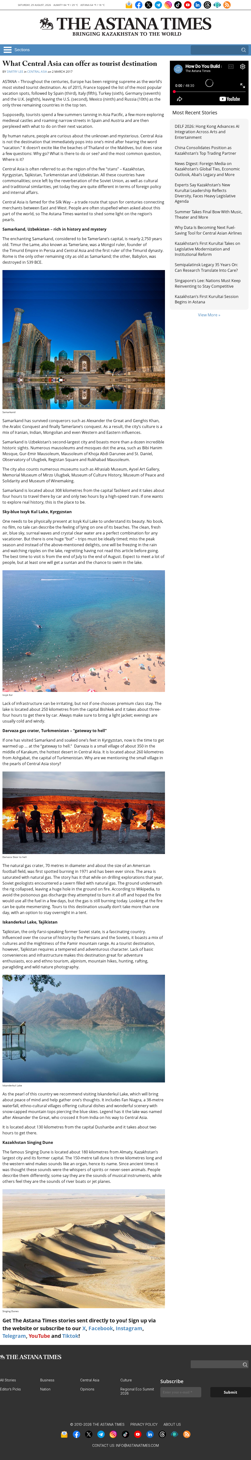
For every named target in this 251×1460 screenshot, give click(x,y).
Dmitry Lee (15, 72)
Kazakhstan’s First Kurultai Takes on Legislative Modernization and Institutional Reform (207, 249)
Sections (22, 50)
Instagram (129, 1328)
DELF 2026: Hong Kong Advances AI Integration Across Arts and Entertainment (207, 132)
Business (47, 1380)
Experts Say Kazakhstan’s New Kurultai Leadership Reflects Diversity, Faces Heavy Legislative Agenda (205, 193)
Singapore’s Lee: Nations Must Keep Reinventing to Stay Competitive (208, 283)
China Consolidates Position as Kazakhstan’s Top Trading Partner (205, 150)
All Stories (8, 1380)
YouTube (39, 1335)
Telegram (14, 1335)
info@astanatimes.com (137, 1445)
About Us (172, 1424)
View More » (209, 315)
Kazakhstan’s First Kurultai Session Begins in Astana (206, 299)
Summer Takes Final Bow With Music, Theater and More (208, 214)
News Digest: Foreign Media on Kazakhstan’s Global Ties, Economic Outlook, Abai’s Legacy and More (207, 169)
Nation (45, 1389)
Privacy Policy (144, 1424)
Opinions (87, 1389)
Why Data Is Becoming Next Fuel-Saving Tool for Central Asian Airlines (208, 230)
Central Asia (37, 72)
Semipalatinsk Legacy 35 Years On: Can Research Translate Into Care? (206, 267)
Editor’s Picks (10, 1389)
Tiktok (70, 1335)
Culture (126, 1380)
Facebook (100, 1328)
